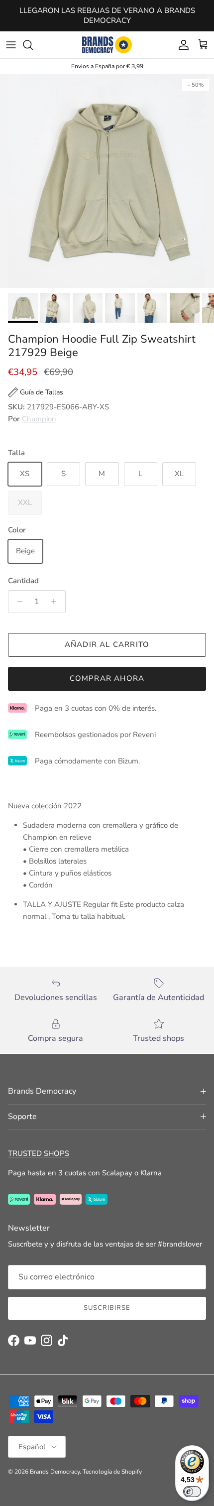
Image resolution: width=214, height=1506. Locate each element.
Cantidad (23, 581)
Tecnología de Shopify (112, 1472)
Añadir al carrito (107, 644)
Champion (39, 419)
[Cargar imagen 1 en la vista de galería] (107, 181)
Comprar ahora (107, 678)
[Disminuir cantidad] (17, 602)
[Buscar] (33, 45)
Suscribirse (107, 1307)
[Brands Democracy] (107, 44)
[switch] (192, 1491)
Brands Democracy (55, 1472)
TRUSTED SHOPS (38, 1153)
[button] (35, 392)
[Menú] (11, 45)
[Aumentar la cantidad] (56, 602)
